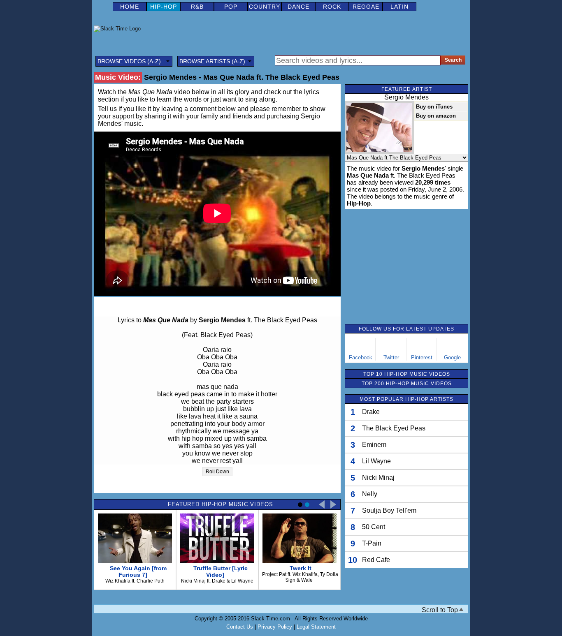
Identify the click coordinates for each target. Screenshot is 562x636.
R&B (197, 6)
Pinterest (421, 357)
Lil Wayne (376, 461)
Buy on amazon (436, 116)
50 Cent (373, 526)
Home (129, 6)
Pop (230, 6)
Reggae (366, 6)
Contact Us (239, 627)
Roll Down (217, 471)
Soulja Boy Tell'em (389, 510)
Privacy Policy (275, 627)
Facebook (360, 357)
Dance (298, 6)
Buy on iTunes (434, 107)
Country (264, 6)
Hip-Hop (163, 6)
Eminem (374, 444)
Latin (399, 6)
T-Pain (371, 543)
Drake (371, 411)
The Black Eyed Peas (393, 428)
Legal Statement (316, 627)
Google (452, 357)
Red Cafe (376, 559)
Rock (332, 6)
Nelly (369, 493)
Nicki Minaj (378, 477)
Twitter (391, 357)
